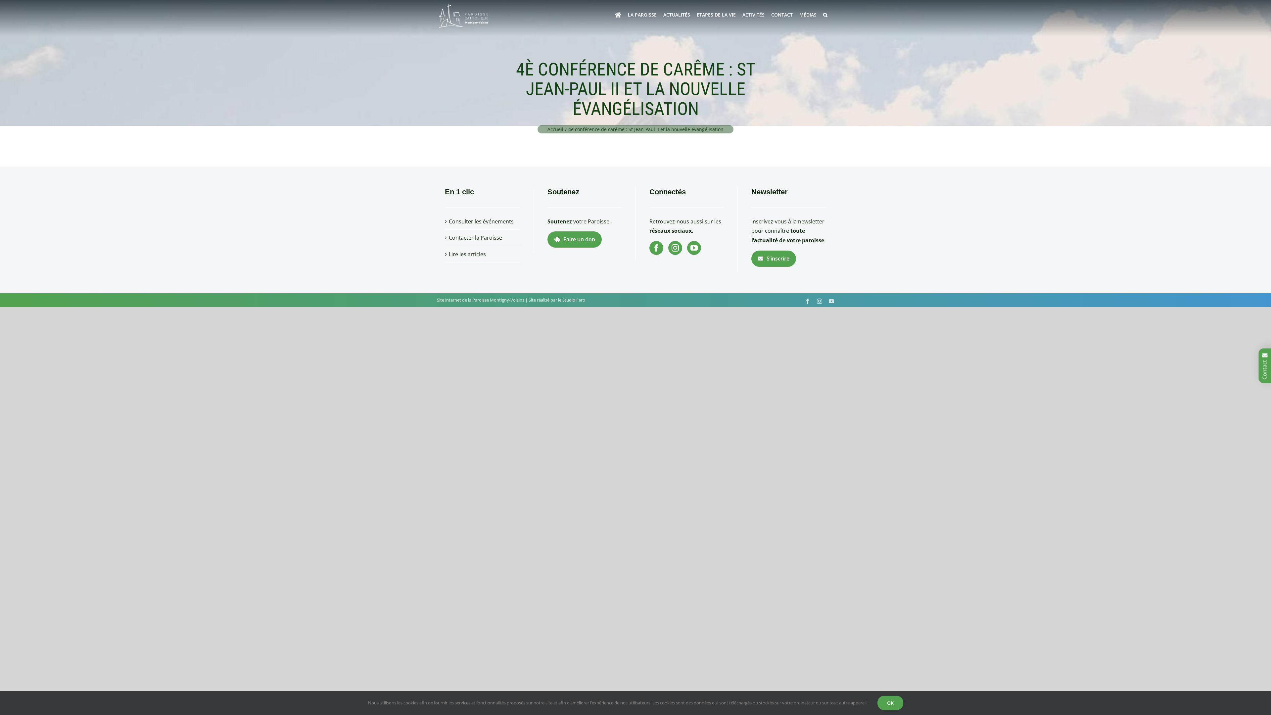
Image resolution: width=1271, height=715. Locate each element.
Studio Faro (573, 300)
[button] (825, 15)
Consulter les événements (481, 221)
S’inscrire (778, 258)
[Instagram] (675, 248)
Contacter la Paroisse (475, 237)
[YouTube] (694, 248)
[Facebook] (656, 248)
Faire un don (579, 239)
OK (890, 703)
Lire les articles (467, 254)
